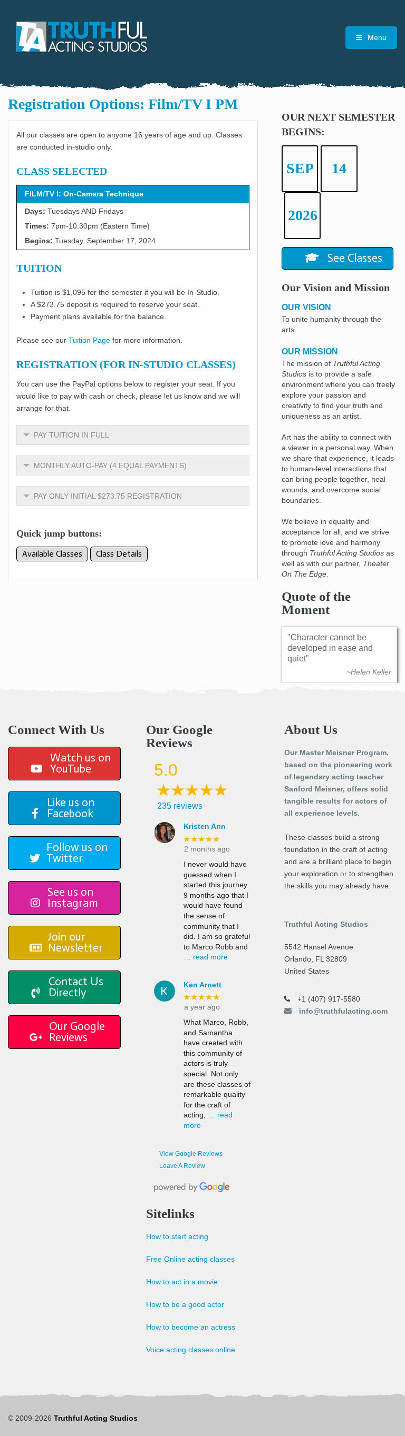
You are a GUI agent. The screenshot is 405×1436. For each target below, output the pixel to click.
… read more (206, 957)
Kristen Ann (205, 826)
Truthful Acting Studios (96, 1418)
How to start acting (177, 1236)
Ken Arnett (202, 985)
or (343, 873)
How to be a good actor (185, 1304)
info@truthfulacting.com (342, 1011)
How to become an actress (190, 1327)
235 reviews (179, 805)
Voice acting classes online (190, 1349)
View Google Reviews (191, 1153)
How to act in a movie (182, 1281)
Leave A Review (182, 1166)
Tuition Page (89, 340)
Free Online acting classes (190, 1259)
